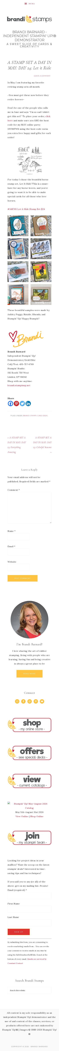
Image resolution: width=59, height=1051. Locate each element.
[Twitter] (22, 403)
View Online (22, 816)
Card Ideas (42, 416)
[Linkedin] (28, 403)
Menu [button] (32, 4)
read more (29, 674)
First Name (14, 903)
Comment (14, 490)
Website (12, 561)
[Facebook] (10, 403)
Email (11, 546)
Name (11, 531)
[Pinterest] (16, 403)
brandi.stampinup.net (19, 385)
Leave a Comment (42, 76)
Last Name (13, 917)
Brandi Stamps (30, 416)
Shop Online (37, 816)
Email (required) (17, 890)
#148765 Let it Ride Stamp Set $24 (26, 209)
